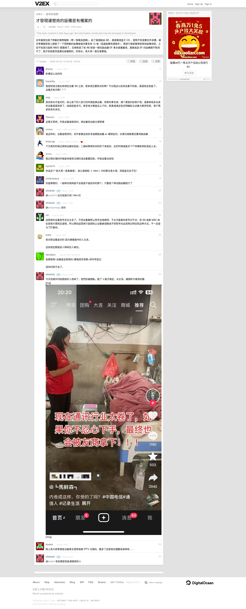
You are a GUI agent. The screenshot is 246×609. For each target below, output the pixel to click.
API (82, 582)
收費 (157, 61)
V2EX (39, 14)
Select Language (154, 582)
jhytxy (49, 69)
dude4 (49, 544)
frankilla (50, 81)
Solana (102, 582)
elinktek (52, 26)
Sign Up (199, 4)
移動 (132, 61)
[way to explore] (42, 4)
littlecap (50, 141)
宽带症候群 (52, 14)
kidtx (48, 234)
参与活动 (189, 72)
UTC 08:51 (62, 600)
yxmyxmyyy (52, 178)
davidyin (51, 254)
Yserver (50, 117)
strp (48, 97)
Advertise (59, 582)
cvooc (49, 129)
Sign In (208, 4)
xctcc (49, 153)
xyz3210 (50, 166)
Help (47, 582)
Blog (72, 582)
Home (190, 4)
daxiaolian (185, 79)
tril (47, 215)
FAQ (90, 582)
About (36, 582)
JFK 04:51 (95, 600)
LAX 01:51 (84, 600)
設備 (144, 61)
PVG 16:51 (73, 600)
